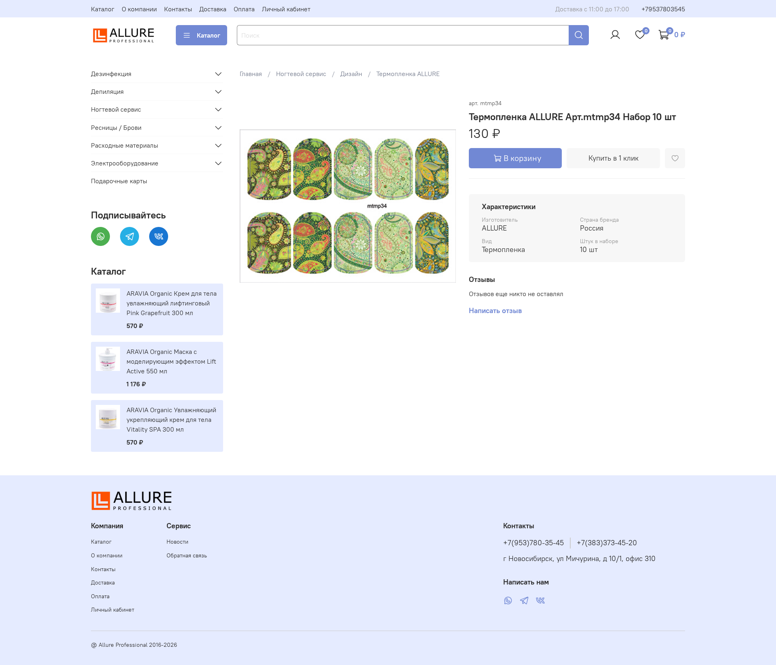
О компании (139, 9)
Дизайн (351, 74)
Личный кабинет (286, 9)
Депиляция (107, 91)
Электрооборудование (124, 163)
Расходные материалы (124, 145)
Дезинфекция (111, 74)
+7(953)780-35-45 (533, 542)
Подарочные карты (119, 181)
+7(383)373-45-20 (607, 542)
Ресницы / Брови (116, 127)
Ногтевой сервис (301, 74)
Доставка (212, 9)
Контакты (178, 9)
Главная (251, 74)
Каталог (102, 9)
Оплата (244, 9)
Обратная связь (187, 555)
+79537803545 (663, 9)
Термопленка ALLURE (408, 74)
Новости (177, 541)
